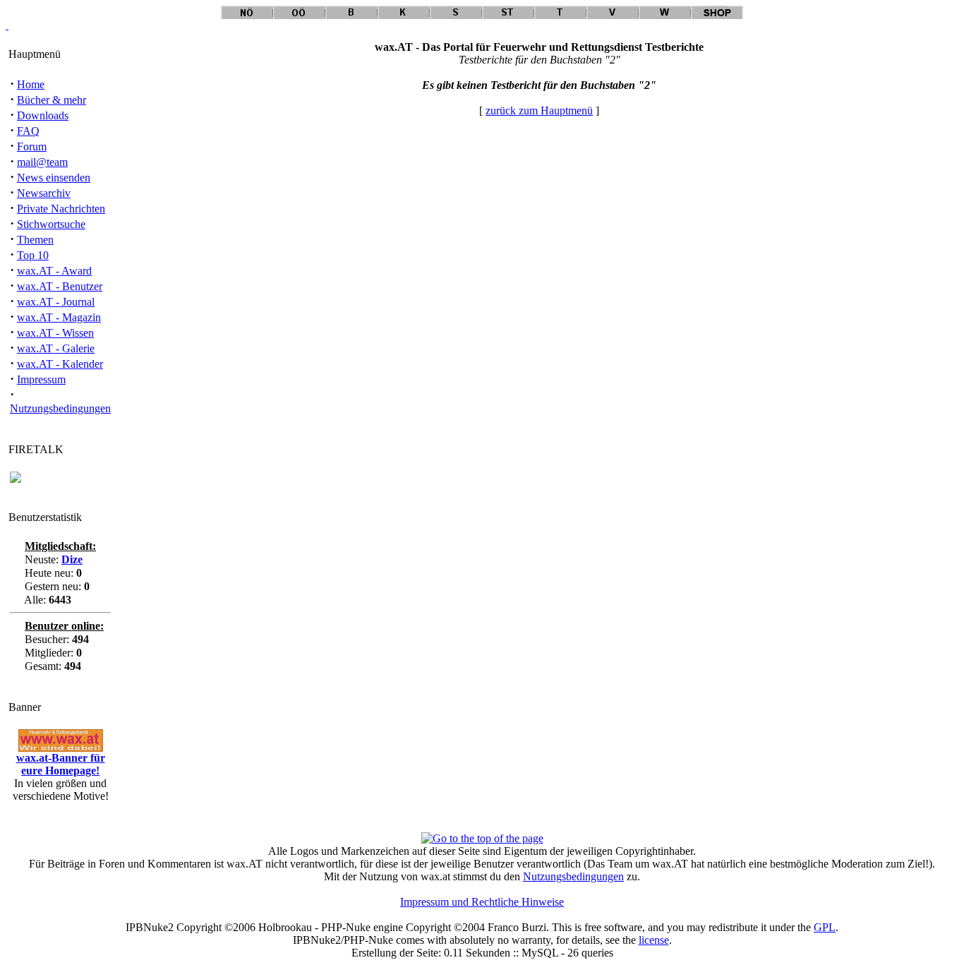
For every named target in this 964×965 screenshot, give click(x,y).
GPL (825, 927)
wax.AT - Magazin (59, 317)
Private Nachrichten (61, 209)
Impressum (41, 379)
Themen (35, 240)
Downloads (42, 115)
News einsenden (53, 178)
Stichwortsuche (51, 224)
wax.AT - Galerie (56, 348)
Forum (32, 146)
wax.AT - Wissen (55, 333)
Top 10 (33, 255)
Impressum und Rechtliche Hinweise (482, 902)
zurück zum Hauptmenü (539, 110)
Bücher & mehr (51, 100)
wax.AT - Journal (56, 302)
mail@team (42, 162)
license (654, 940)
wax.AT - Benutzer (59, 286)
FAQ (28, 131)
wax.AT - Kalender (60, 364)
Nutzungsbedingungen (60, 408)
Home (30, 84)
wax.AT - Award (54, 271)
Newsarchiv (44, 193)
